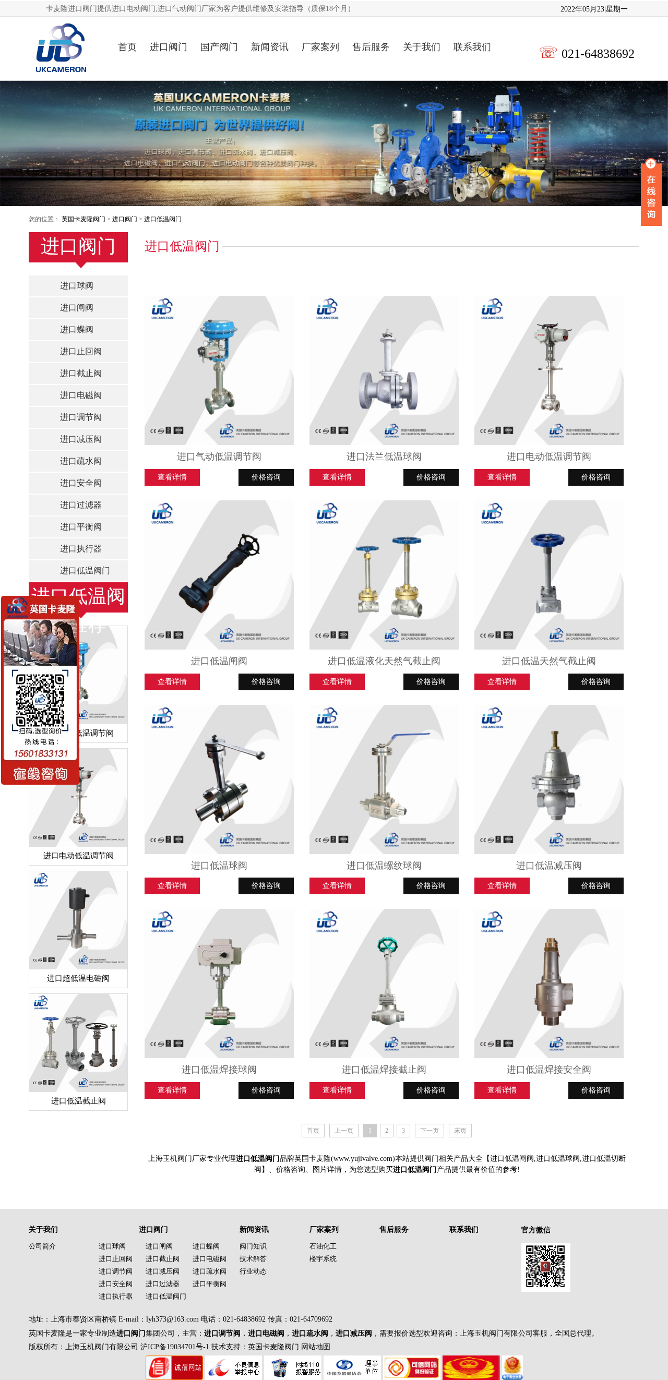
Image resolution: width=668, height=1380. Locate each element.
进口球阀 (76, 285)
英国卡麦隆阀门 (83, 219)
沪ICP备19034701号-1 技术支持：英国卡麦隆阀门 (218, 1347)
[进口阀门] (59, 47)
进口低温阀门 (163, 219)
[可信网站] (411, 1361)
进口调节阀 (81, 417)
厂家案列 (320, 47)
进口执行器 (81, 548)
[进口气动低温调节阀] (219, 370)
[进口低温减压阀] (549, 779)
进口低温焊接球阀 (219, 1069)
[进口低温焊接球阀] (219, 983)
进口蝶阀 (76, 329)
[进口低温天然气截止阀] (549, 575)
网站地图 (315, 1347)
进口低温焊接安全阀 (549, 1069)
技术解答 (253, 1259)
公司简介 (42, 1246)
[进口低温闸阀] (219, 575)
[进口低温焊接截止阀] (384, 983)
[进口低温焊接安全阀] (549, 983)
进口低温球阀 (219, 865)
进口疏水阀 (81, 461)
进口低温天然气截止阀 (549, 661)
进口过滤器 (81, 504)
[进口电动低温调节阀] (549, 370)
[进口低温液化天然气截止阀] (384, 575)
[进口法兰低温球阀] (384, 370)
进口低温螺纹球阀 (384, 865)
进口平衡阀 (81, 526)
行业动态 (253, 1271)
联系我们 (472, 47)
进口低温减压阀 (549, 865)
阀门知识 (253, 1246)
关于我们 (421, 47)
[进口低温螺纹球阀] (384, 779)
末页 (460, 1130)
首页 (127, 47)
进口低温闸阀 (219, 661)
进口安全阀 (81, 482)
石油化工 (323, 1246)
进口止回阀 (81, 351)
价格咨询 (266, 477)
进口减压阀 (81, 439)
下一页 (429, 1130)
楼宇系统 (323, 1259)
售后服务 (371, 47)
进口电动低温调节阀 (549, 456)
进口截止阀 (81, 373)
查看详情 (172, 477)
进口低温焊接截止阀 (384, 1069)
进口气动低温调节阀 (219, 456)
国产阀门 (219, 47)
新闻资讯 (270, 47)
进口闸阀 (76, 307)
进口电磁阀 (81, 395)
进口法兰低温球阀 (384, 456)
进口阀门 (168, 47)
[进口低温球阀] (219, 779)
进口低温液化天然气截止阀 (384, 661)
